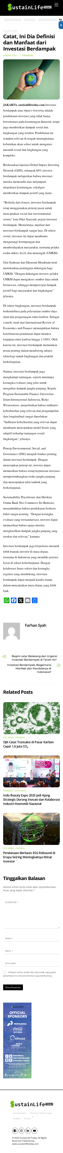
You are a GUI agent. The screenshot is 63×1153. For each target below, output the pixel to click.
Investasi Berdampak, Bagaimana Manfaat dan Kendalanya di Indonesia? (29, 668)
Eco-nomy (8, 737)
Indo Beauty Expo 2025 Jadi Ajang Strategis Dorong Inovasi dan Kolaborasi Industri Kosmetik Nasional (31, 799)
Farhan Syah (10, 55)
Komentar (11, 902)
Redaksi (16, 1118)
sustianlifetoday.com (31, 105)
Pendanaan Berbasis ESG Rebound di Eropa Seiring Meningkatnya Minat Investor (29, 857)
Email (9, 951)
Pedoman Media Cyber (41, 1113)
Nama (9, 938)
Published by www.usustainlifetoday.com (25, 1142)
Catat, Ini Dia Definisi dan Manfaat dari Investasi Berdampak (29, 42)
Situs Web (10, 963)
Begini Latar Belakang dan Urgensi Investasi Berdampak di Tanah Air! (34, 657)
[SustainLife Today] (29, 12)
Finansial (27, 55)
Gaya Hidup (20, 790)
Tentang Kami (19, 1113)
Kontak (27, 1118)
